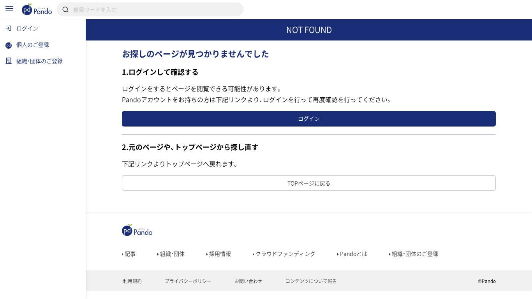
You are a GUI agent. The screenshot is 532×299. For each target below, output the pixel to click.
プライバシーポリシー (187, 281)
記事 (129, 253)
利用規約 (132, 281)
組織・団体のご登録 (414, 253)
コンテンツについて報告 (310, 281)
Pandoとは (353, 253)
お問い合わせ (247, 281)
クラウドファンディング (284, 253)
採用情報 (219, 253)
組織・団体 (172, 253)
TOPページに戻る (309, 183)
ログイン (309, 118)
